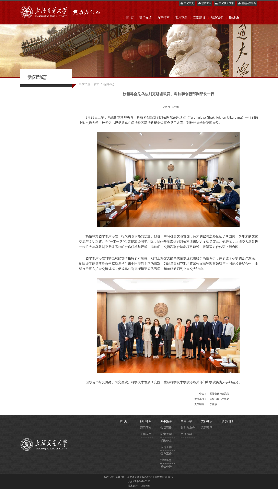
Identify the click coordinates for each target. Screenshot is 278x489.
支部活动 (206, 427)
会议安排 (166, 427)
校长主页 (206, 3)
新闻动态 (109, 84)
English (234, 17)
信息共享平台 (248, 3)
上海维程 (145, 485)
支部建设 (199, 17)
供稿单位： (200, 399)
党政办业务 (188, 427)
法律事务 (166, 460)
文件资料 (186, 434)
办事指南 (163, 17)
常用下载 (181, 17)
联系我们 (217, 17)
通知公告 (166, 466)
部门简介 (145, 427)
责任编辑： (200, 404)
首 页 (130, 17)
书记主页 (189, 3)
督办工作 (166, 453)
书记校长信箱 (226, 3)
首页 (97, 84)
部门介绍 (145, 17)
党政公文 (166, 440)
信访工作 (166, 447)
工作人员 (145, 434)
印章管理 (166, 434)
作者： (203, 393)
